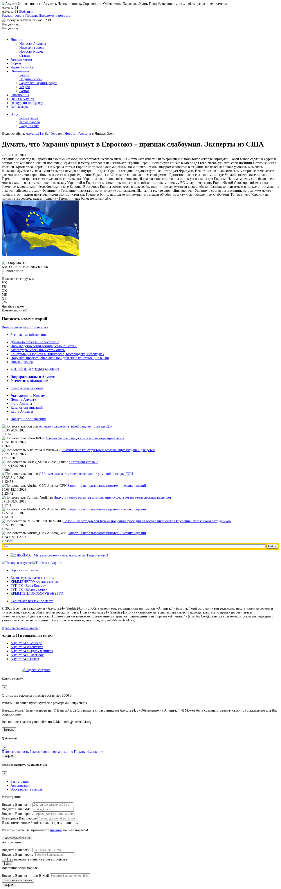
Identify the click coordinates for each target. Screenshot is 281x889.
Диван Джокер (22, 362)
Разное (24, 91)
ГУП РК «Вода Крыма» (28, 585)
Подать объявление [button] (88, 751)
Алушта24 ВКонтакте (27, 647)
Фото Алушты (21, 403)
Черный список (22, 67)
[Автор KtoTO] (14, 263)
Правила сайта (13, 628)
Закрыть (9, 729)
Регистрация (28, 118)
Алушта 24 (10, 11)
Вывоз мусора (32, 578)
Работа (24, 75)
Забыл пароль (29, 122)
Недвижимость (30, 79)
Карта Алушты (22, 411)
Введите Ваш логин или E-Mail (25, 875)
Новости (17, 39)
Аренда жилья (21, 59)
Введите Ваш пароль (17, 814)
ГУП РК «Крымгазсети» (29, 589)
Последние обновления (28, 419)
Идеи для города (31, 47)
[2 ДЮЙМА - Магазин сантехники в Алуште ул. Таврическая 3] (59, 555)
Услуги (24, 87)
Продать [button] (31, 15)
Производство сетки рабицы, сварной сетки (44, 346)
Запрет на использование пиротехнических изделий (107, 485)
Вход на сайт (29, 126)
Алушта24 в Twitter (25, 659)
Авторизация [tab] (20, 785)
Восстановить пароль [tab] (27, 789)
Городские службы (25, 570)
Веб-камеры (20, 107)
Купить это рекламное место (32, 601)
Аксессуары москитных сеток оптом (38, 350)
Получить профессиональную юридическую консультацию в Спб (60, 358)
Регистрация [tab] (20, 781)
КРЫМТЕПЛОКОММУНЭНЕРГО (37, 593)
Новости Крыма (31, 51)
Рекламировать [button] (13, 15)
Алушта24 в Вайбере (26, 643)
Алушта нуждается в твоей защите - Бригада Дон (76, 426)
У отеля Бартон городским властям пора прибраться (85, 438)
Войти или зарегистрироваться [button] (25, 327)
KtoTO (7, 267)
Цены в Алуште (22, 99)
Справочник (20, 95)
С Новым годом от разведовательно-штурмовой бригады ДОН (86, 474)
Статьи (24, 55)
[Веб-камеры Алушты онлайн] (47, 563)
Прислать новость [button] (15, 751)
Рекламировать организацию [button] (51, 751)
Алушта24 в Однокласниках (32, 651)
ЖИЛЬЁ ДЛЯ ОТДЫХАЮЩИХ (35, 369)
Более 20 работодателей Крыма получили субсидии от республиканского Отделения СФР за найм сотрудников (147, 521)
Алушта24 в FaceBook (27, 655)
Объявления (20, 71)
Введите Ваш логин (17, 804)
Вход (14, 114)
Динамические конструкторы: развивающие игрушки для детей (107, 450)
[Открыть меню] (3, 33)
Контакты (31, 628)
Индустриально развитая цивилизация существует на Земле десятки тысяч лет (112, 497)
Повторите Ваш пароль (19, 818)
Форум (16, 63)
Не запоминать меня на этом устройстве (36, 859)
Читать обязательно (83, 462)
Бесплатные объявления (29, 334)
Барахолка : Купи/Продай (38, 83)
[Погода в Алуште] (17, 563)
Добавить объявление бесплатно (35, 342)
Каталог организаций (27, 407)
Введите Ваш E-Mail (17, 809)
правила (56, 830)
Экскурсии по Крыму (27, 103)
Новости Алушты (32, 43)
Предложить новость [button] (54, 15)
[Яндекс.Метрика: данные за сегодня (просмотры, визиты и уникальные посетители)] (36, 670)
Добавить (26, 11)
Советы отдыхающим (27, 388)
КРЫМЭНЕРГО (35, 581)
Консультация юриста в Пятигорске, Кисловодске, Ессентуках (57, 354)
